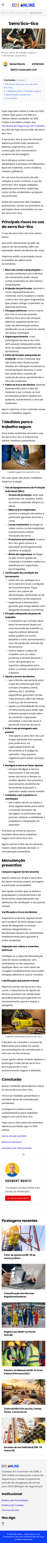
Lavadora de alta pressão (17, 1148)
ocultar (21, 80)
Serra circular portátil (14, 1136)
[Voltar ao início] (23, 4)
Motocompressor (12, 1142)
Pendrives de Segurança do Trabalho (23, 126)
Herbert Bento (17, 64)
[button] (3, 4)
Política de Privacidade (15, 1500)
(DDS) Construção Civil (23, 69)
